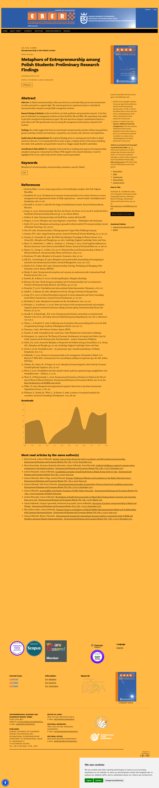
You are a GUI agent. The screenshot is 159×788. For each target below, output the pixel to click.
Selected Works (118, 180)
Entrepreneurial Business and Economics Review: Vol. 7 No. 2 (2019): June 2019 (55, 481)
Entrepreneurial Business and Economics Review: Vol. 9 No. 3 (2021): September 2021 (58, 462)
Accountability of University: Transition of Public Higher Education (67, 490)
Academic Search (118, 183)
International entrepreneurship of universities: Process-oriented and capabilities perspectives (95, 484)
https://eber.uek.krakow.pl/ (30, 722)
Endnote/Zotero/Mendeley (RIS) (123, 227)
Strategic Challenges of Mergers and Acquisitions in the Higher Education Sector (98, 478)
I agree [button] (88, 780)
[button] (16, 31)
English (119, 648)
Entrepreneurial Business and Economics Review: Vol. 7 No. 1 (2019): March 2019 (70, 500)
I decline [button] (98, 780)
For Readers (50, 679)
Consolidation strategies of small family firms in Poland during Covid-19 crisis (86, 471)
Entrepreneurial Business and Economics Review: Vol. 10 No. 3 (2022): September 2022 (66, 506)
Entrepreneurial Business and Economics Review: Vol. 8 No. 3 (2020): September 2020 (58, 487)
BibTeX (115, 230)
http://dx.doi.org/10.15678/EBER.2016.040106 (42, 383)
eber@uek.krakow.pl (25, 724)
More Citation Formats (122, 214)
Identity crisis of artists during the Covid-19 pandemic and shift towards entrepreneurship (89, 459)
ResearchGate (117, 171)
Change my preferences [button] (114, 780)
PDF (24, 173)
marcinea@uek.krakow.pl (65, 741)
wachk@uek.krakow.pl (64, 719)
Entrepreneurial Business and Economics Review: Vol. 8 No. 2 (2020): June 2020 (85, 512)
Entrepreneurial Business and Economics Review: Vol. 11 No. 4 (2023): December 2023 (89, 468)
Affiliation (27, 85)
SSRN (115, 174)
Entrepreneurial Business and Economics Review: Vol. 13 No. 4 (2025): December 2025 (98, 519)
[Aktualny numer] (126, 686)
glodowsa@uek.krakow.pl (66, 732)
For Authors (50, 683)
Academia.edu (117, 177)
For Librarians (51, 686)
